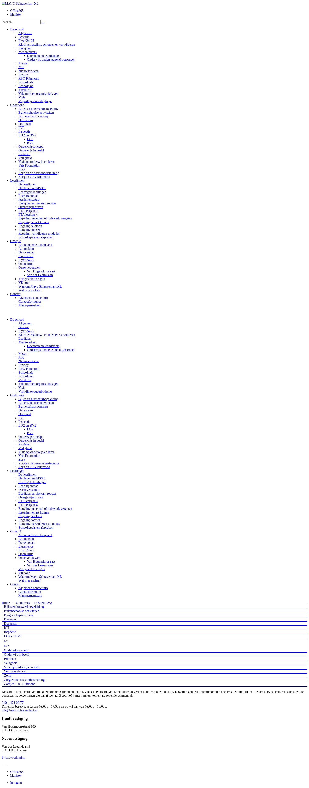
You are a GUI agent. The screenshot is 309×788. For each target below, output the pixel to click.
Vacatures (24, 380)
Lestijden (24, 338)
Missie (22, 353)
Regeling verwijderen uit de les (39, 523)
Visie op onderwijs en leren (36, 452)
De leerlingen (27, 474)
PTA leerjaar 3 (28, 501)
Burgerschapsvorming (33, 406)
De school (17, 319)
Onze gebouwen (29, 557)
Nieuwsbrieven (28, 361)
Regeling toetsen (29, 520)
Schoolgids (25, 372)
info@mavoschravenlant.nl (19, 710)
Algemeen (25, 323)
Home (6, 602)
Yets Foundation (29, 455)
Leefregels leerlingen (32, 482)
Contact (15, 584)
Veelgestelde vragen (31, 569)
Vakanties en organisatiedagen (38, 384)
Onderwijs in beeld (31, 440)
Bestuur (23, 327)
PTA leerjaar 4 (28, 505)
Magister (16, 14)
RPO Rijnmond (28, 368)
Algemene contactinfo (33, 588)
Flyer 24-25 (26, 331)
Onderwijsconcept (30, 437)
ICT (21, 418)
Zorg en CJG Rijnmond (34, 467)
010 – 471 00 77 (13, 702)
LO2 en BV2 (27, 425)
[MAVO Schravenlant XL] (20, 3)
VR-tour (24, 573)
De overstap (26, 542)
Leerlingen (17, 471)
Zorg (21, 459)
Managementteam (30, 595)
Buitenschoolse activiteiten (36, 403)
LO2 (30, 429)
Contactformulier (29, 592)
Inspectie (24, 421)
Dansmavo (25, 410)
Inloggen (16, 782)
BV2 (30, 433)
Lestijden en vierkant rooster (37, 493)
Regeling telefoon (30, 516)
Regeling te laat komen (33, 512)
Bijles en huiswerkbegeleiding (38, 399)
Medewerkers (27, 342)
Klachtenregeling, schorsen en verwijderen (46, 334)
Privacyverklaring (13, 757)
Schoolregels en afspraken (35, 527)
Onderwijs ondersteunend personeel (50, 350)
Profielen (24, 444)
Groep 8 (15, 531)
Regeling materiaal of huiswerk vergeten (45, 508)
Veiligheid (25, 448)
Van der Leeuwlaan (40, 565)
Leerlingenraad (28, 486)
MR (21, 357)
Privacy (23, 365)
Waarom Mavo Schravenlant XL (40, 576)
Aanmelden (26, 539)
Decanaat (24, 414)
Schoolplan (25, 376)
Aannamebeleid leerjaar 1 (35, 535)
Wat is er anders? (29, 580)
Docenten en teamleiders (43, 346)
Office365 (17, 10)
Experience (25, 546)
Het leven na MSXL (32, 478)
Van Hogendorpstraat (41, 561)
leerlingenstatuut (29, 489)
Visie (21, 387)
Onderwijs (17, 395)
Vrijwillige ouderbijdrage (35, 391)
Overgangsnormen (30, 497)
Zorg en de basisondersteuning (38, 463)
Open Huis (25, 554)
